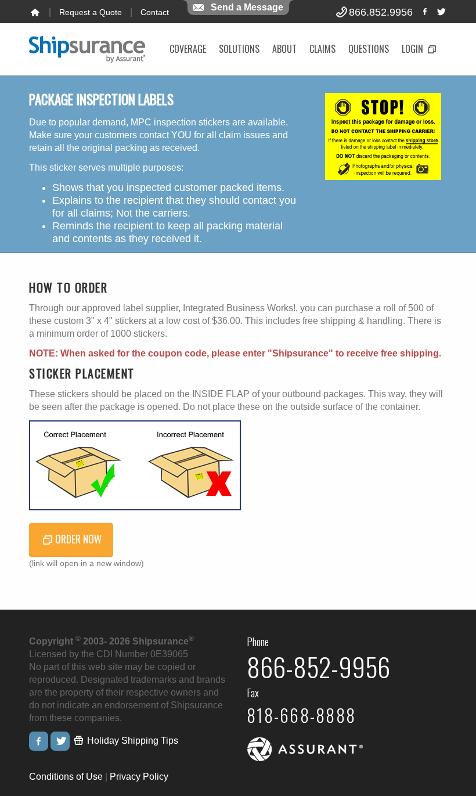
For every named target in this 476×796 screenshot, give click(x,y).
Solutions (239, 49)
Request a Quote (90, 12)
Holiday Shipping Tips (131, 740)
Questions (368, 49)
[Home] (35, 12)
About (284, 49)
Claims (322, 49)
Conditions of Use (66, 776)
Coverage (188, 49)
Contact (154, 12)
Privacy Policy (139, 776)
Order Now (78, 538)
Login (413, 49)
